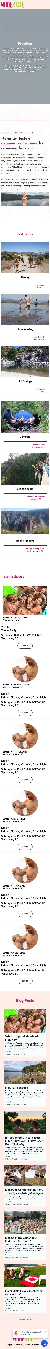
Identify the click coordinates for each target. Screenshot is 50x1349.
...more (35, 1049)
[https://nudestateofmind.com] (12, 5)
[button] (48, 4)
